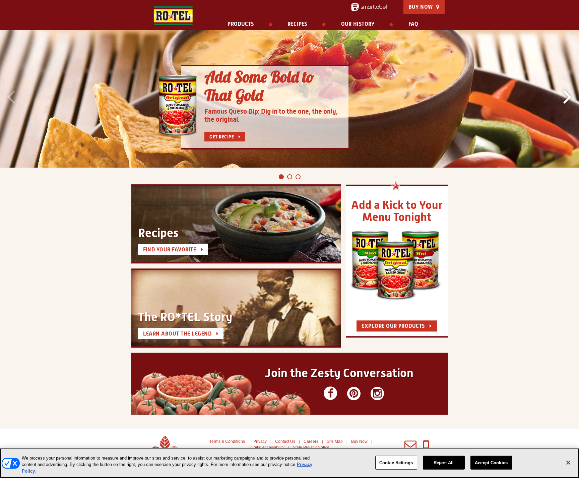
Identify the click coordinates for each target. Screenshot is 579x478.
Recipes (297, 24)
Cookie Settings (396, 462)
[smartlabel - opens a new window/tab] (369, 7)
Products (241, 24)
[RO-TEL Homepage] (173, 15)
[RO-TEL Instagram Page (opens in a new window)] (377, 392)
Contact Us (285, 441)
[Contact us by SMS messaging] (426, 445)
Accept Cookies (491, 462)
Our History (358, 24)
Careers (311, 441)
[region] (289, 463)
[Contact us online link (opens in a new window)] (410, 445)
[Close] (568, 462)
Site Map (335, 441)
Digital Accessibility (267, 447)
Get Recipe (222, 136)
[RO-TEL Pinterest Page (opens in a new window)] (354, 392)
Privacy (260, 441)
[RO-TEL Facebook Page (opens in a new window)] (330, 392)
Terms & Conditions (227, 441)
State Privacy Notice (311, 447)
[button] (567, 96)
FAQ (413, 24)
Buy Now (420, 7)
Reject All (444, 462)
